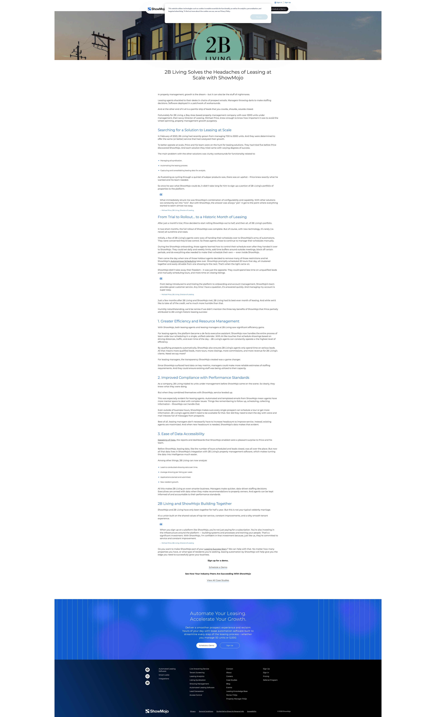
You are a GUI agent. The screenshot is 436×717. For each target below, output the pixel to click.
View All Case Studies (218, 580)
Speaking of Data (167, 440)
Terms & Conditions (206, 711)
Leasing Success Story (215, 549)
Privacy (193, 711)
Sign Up (229, 645)
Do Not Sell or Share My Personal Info (230, 711)
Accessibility (251, 711)
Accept (259, 17)
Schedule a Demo (278, 9)
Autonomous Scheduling (183, 261)
